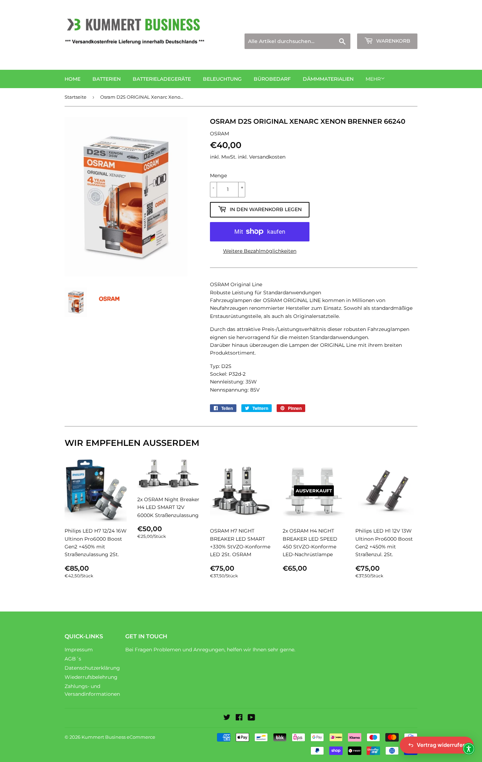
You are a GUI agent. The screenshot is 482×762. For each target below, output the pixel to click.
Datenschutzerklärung (92, 668)
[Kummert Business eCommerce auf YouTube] (251, 718)
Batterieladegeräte (162, 79)
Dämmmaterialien (328, 79)
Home (72, 79)
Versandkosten (267, 157)
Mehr (373, 79)
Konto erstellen (400, 24)
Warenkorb (392, 41)
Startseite (75, 97)
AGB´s (73, 659)
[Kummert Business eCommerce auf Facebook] (239, 718)
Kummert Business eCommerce (118, 737)
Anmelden (356, 24)
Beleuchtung (222, 79)
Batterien (106, 79)
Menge (218, 175)
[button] (469, 749)
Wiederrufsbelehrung (91, 677)
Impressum (79, 649)
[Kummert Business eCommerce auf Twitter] (226, 718)
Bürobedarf (272, 79)
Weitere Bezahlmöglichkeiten (259, 251)
